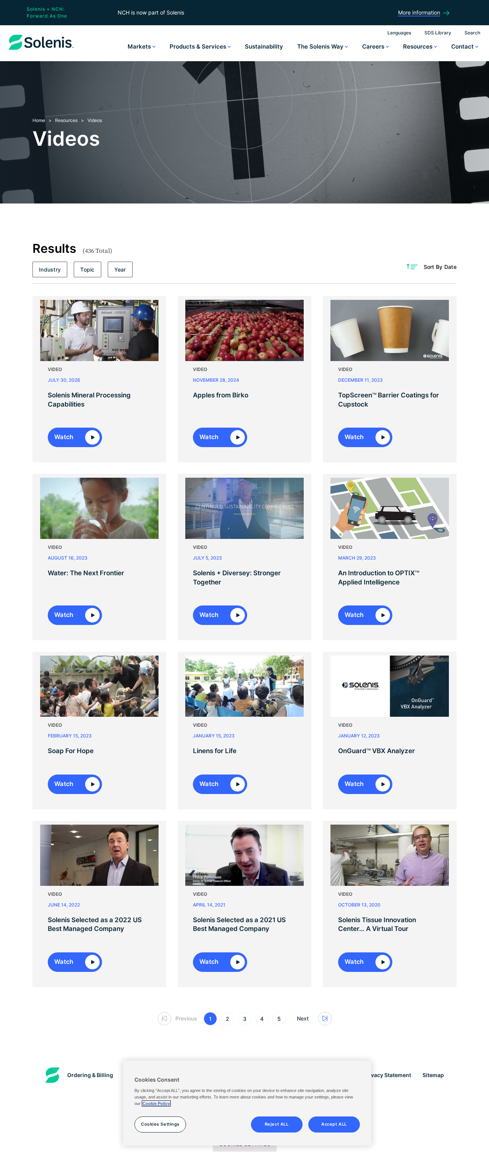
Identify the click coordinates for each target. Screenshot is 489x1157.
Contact (463, 46)
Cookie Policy (156, 1103)
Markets (140, 46)
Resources (418, 46)
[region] (247, 1103)
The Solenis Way (321, 46)
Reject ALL (277, 1124)
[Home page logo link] (41, 49)
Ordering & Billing (90, 1075)
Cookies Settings (160, 1124)
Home (38, 120)
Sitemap (433, 1075)
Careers (374, 46)
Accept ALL (334, 1124)
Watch (64, 437)
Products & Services (199, 46)
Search (472, 33)
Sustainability (264, 46)
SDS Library (437, 33)
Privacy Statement (387, 1075)
